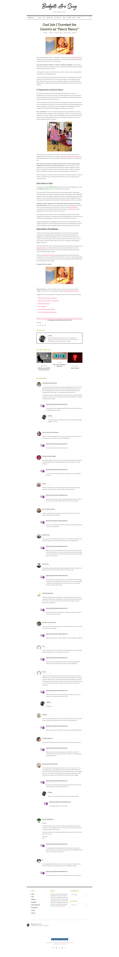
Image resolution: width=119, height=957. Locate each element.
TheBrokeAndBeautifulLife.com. (71, 291)
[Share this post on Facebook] (38, 325)
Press (32, 896)
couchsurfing (73, 207)
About (39, 17)
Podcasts (33, 899)
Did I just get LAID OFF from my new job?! (44, 369)
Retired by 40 (45, 534)
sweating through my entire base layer (71, 156)
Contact (79, 17)
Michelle (44, 714)
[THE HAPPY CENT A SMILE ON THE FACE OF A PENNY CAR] (51, 932)
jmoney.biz (58, 341)
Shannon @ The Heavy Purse (49, 764)
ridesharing (72, 209)
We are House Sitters (44, 303)
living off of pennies (49, 255)
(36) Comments (67, 32)
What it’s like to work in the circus (47, 298)
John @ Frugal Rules (47, 593)
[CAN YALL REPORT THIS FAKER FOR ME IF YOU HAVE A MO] (84, 932)
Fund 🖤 (69, 17)
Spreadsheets (49, 17)
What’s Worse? (75, 368)
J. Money (50, 415)
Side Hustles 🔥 (57, 17)
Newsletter (33, 902)
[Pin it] (42, 325)
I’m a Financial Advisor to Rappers (47, 312)
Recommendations (35, 904)
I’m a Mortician (42, 306)
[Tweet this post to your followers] (40, 325)
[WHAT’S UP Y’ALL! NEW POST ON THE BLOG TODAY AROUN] (68, 932)
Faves (43, 17)
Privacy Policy (34, 907)
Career (45, 32)
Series (64, 17)
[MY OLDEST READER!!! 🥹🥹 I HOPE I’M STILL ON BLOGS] (35, 932)
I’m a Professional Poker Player (46, 309)
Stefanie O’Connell (76, 57)
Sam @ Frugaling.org (47, 819)
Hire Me (74, 17)
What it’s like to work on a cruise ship (48, 300)
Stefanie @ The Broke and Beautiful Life (56, 404)
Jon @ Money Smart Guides (49, 383)
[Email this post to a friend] (45, 325)
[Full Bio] (63, 905)
